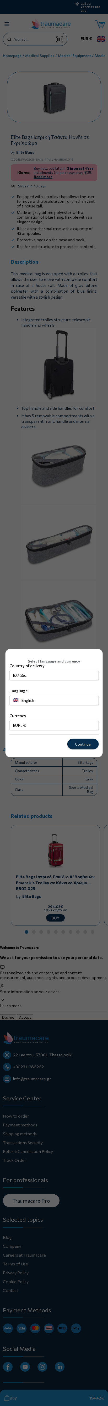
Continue (83, 744)
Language (18, 690)
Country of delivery (27, 665)
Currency (17, 715)
